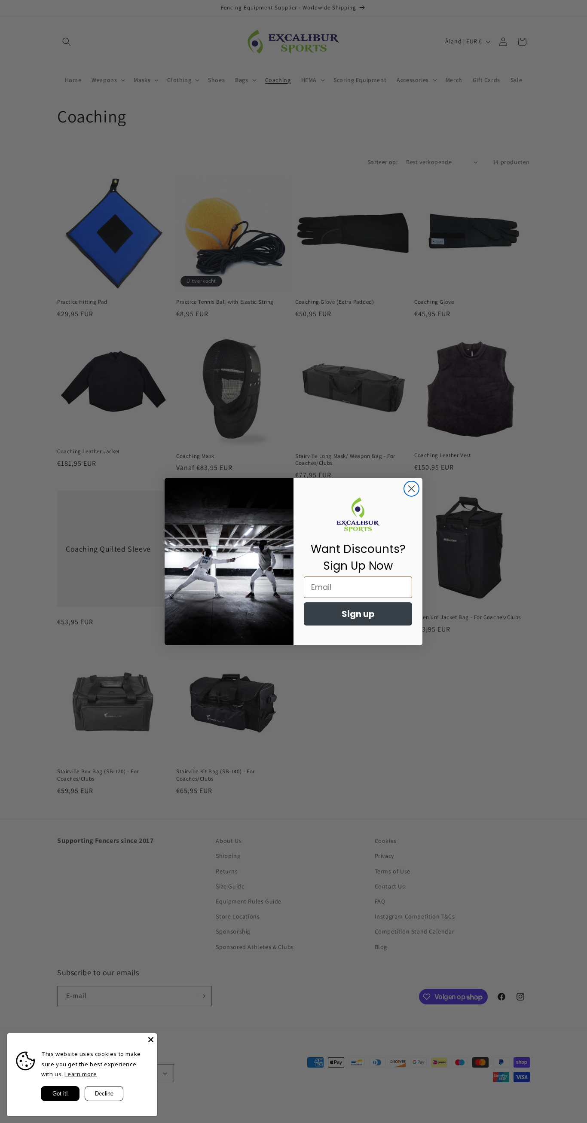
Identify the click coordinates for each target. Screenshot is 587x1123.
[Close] (151, 1039)
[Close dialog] (411, 488)
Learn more (80, 1074)
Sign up (358, 614)
